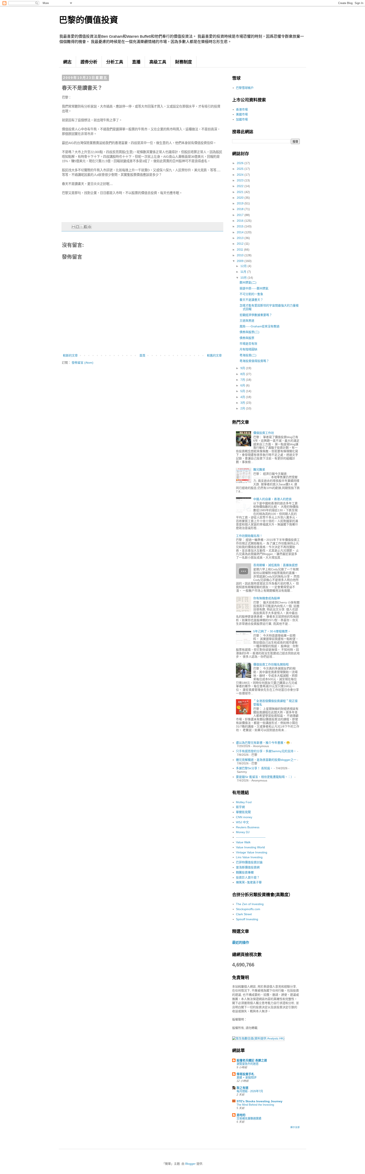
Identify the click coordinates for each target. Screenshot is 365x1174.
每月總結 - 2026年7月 (250, 1091)
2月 (243, 408)
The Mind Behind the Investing (255, 1104)
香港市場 (242, 109)
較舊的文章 (214, 355)
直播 (136, 62)
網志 (67, 62)
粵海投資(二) (248, 355)
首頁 (142, 355)
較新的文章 (70, 355)
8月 (243, 374)
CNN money (244, 817)
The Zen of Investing (250, 904)
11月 (243, 271)
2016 (240, 220)
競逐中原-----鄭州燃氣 (254, 288)
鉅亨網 (240, 807)
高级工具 (157, 62)
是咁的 (241, 1115)
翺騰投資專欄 (245, 872)
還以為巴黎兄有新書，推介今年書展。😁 (263, 742)
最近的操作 (240, 942)
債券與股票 (247, 338)
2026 (240, 163)
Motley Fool (244, 802)
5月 (243, 391)
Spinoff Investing (247, 919)
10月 (244, 277)
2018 (240, 209)
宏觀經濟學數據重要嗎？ (256, 315)
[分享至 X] (81, 227)
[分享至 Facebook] (85, 227)
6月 (243, 385)
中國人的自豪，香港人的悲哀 (272, 499)
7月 (243, 379)
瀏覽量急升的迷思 (248, 1063)
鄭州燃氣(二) (248, 282)
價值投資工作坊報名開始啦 (271, 664)
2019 (240, 203)
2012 (240, 243)
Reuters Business (247, 827)
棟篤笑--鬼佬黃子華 (249, 882)
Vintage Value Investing (251, 852)
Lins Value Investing (249, 857)
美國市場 (242, 114)
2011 (240, 249)
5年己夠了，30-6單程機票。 (272, 631)
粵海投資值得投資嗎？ (254, 361)
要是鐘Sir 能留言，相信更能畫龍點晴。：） (265, 777)
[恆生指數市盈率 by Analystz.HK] (258, 1038)
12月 (244, 266)
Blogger (190, 1163)
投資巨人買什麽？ (248, 877)
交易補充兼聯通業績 (249, 1118)
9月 (243, 368)
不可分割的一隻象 (251, 294)
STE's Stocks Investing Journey (259, 1101)
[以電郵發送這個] (73, 227)
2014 (240, 232)
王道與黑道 (247, 320)
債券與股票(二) (249, 332)
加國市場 (242, 119)
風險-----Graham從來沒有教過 (259, 326)
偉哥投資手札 (245, 1074)
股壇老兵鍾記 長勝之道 (252, 1060)
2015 (240, 226)
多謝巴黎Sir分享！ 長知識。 (254, 768)
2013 (240, 238)
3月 (243, 402)
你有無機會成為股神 (266, 598)
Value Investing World (250, 847)
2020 (240, 197)
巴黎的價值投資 (88, 19)
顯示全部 (295, 1127)
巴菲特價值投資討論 (249, 862)
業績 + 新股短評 (246, 1077)
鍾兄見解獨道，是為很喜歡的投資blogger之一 (266, 759)
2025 (240, 168)
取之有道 (242, 1087)
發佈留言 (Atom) (82, 362)
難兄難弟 (259, 469)
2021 (240, 192)
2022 (240, 186)
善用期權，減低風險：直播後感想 (275, 565)
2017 (240, 215)
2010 (240, 255)
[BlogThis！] (77, 227)
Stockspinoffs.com (248, 909)
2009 (240, 261)
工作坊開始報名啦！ (249, 535)
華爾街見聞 (243, 812)
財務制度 (183, 62)
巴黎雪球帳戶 (245, 87)
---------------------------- (251, 837)
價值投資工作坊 (263, 433)
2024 (240, 174)
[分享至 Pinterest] (89, 227)
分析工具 (114, 62)
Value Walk (243, 842)
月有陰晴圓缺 (248, 349)
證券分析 (88, 62)
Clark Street (244, 914)
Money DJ (242, 832)
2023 (240, 180)
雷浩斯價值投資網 (248, 867)
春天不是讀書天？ (251, 299)
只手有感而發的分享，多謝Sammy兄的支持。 (266, 751)
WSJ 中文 (242, 822)
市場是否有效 (248, 343)
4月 (243, 397)
